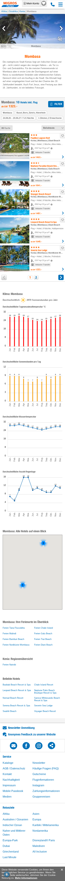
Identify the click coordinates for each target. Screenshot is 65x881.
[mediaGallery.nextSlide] (61, 28)
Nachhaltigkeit (11, 779)
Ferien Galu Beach (43, 633)
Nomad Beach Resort (13, 698)
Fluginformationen (43, 779)
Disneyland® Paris (43, 840)
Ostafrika (13, 11)
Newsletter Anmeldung (21, 727)
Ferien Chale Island (43, 628)
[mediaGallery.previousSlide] (4, 28)
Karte (7, 128)
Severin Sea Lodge (43, 705)
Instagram (38, 785)
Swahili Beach (9, 711)
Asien (35, 813)
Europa (36, 819)
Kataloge (8, 762)
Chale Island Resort (43, 684)
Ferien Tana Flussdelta (14, 628)
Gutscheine (39, 774)
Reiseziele (8, 807)
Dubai (6, 846)
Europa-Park (10, 840)
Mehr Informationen (26, 878)
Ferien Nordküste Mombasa (16, 645)
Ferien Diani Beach (43, 645)
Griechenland (11, 851)
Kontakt (7, 774)
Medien (7, 796)
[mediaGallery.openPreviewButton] (32, 31)
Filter (58, 104)
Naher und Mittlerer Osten (14, 832)
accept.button (61, 870)
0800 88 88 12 (52, 4)
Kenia (22, 11)
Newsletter (38, 762)
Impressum (9, 785)
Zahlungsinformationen (46, 791)
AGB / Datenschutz (14, 768)
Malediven (38, 846)
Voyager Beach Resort (45, 711)
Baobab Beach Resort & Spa (16, 684)
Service (7, 756)
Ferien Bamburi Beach (13, 639)
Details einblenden (63, 157)
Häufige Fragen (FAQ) (45, 768)
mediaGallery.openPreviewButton (60, 38)
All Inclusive (39, 851)
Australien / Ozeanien (15, 819)
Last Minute (9, 857)
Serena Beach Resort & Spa (16, 705)
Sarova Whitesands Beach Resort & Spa (47, 699)
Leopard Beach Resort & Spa (17, 690)
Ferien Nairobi (9, 664)
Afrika (4, 11)
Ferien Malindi (9, 633)
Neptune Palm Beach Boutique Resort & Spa (45, 691)
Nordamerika (40, 830)
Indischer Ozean (12, 825)
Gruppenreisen (41, 796)
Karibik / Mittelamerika (45, 825)
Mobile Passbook (13, 791)
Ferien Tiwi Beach (43, 639)
